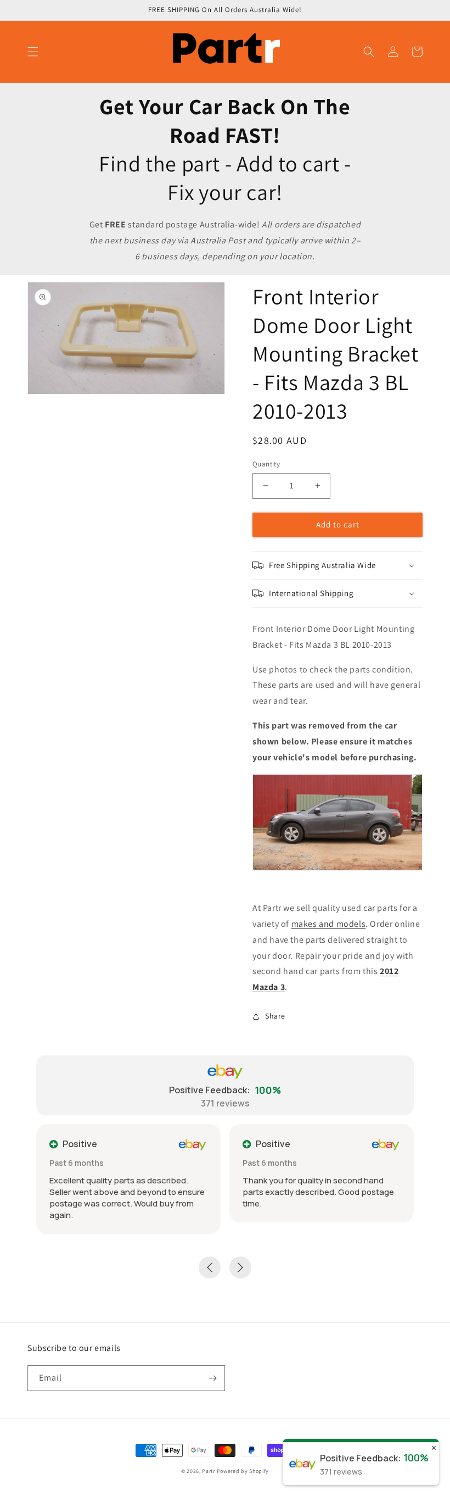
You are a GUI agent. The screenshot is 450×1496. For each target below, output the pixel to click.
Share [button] (275, 1016)
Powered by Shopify (243, 1471)
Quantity (266, 464)
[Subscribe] (212, 1378)
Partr (208, 1471)
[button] (33, 52)
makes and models (328, 924)
